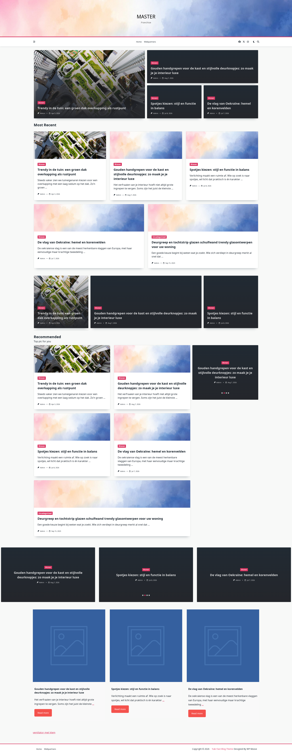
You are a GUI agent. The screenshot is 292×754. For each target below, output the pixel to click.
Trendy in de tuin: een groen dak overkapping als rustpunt (82, 108)
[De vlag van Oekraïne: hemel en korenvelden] (89, 218)
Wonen (41, 102)
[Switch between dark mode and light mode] (253, 41)
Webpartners (150, 41)
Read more (43, 712)
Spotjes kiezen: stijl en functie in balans (219, 170)
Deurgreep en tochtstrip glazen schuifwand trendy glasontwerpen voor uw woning (100, 519)
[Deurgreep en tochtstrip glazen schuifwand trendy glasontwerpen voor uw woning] (203, 218)
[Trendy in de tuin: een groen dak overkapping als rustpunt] (70, 145)
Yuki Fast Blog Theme (222, 748)
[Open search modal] (258, 41)
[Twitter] (244, 42)
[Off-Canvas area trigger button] (34, 41)
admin (42, 113)
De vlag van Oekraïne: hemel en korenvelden (71, 242)
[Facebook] (239, 42)
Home (139, 41)
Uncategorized (159, 237)
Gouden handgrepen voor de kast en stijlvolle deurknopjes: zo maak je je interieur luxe (141, 174)
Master (146, 16)
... (46, 187)
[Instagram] (248, 42)
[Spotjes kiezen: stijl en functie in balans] (222, 145)
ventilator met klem (44, 732)
